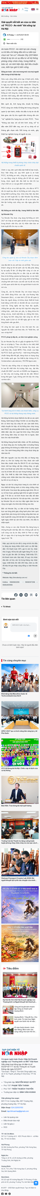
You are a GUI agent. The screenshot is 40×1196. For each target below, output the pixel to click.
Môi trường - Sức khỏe (9, 16)
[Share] (26, 595)
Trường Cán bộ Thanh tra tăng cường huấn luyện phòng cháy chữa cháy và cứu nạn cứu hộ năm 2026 (19, 843)
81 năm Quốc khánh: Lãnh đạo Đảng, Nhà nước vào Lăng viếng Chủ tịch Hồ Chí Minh (24, 1030)
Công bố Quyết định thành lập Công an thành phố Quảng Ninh (24, 1009)
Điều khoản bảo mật (12, 1120)
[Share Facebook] (16, 595)
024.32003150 (17, 1107)
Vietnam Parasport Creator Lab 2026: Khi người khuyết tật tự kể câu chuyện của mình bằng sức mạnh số (18, 880)
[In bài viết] (36, 595)
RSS (5, 1127)
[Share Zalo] (21, 595)
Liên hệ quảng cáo (11, 1117)
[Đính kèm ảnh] (29, 636)
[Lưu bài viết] (31, 595)
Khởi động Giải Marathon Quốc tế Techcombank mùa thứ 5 (14, 695)
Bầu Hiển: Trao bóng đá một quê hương (16, 806)
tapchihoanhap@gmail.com (18, 1111)
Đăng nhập (26, 9)
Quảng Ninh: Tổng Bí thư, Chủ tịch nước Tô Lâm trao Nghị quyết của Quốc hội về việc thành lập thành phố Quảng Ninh (25, 1021)
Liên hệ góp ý (9, 1124)
